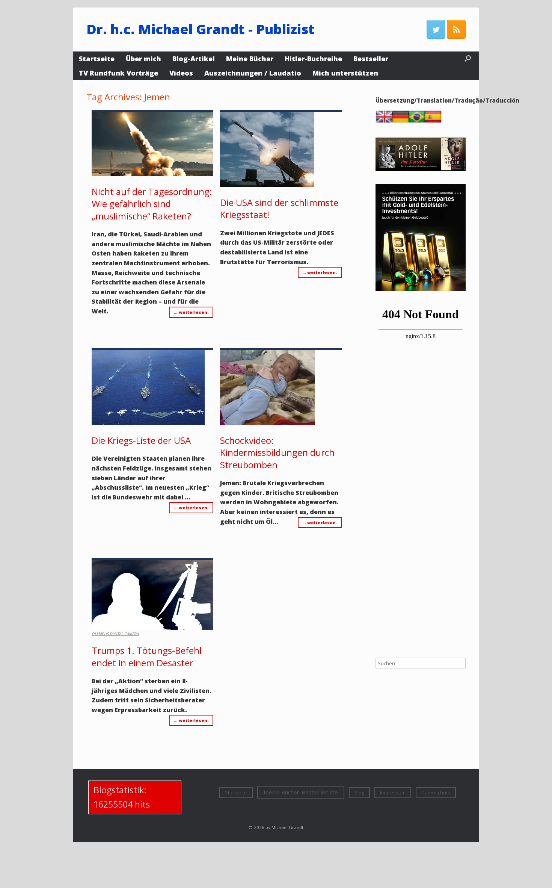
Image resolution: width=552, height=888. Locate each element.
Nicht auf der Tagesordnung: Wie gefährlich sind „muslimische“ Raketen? (152, 203)
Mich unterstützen (345, 72)
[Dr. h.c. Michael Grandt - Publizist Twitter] (436, 29)
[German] (402, 120)
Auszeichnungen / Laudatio (252, 72)
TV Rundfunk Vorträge (118, 72)
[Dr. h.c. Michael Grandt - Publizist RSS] (456, 29)
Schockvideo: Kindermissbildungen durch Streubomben (277, 452)
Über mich (143, 58)
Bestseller (370, 58)
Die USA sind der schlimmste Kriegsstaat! (279, 208)
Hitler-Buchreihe (313, 58)
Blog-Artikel (193, 58)
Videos (181, 72)
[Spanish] (434, 120)
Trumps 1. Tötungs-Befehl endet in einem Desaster (147, 656)
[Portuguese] (418, 120)
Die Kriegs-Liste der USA (141, 440)
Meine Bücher (249, 58)
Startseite (97, 58)
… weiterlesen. (191, 312)
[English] (386, 120)
